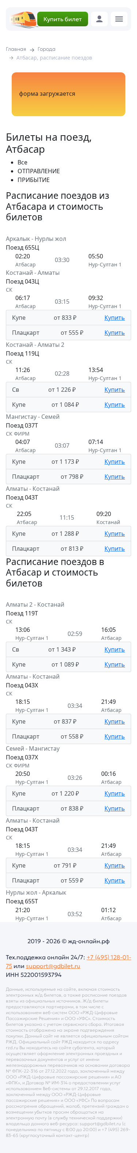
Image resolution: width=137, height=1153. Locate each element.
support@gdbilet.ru (53, 966)
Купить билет (62, 19)
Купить (114, 318)
